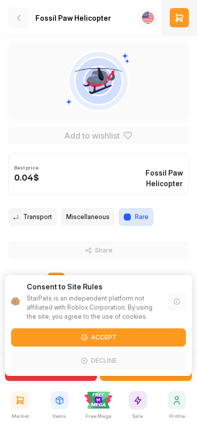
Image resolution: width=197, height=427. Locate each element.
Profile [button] (177, 416)
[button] (179, 17)
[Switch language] (148, 17)
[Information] (177, 301)
